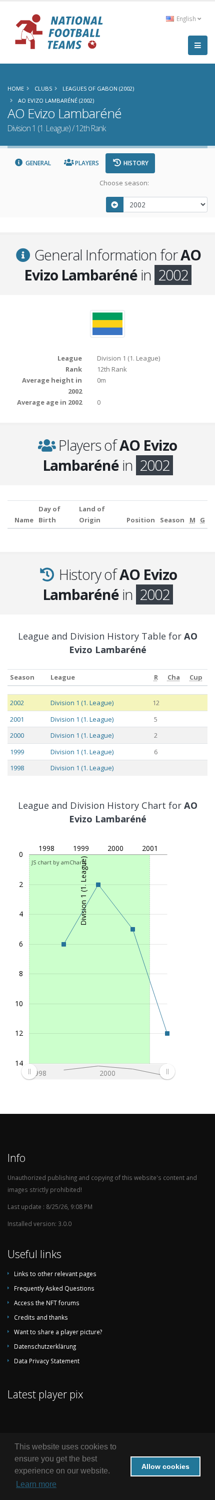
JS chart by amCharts (59, 862)
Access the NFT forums (47, 1303)
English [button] (186, 19)
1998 (17, 767)
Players (86, 163)
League (62, 677)
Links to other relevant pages (55, 1274)
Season (22, 677)
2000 (17, 735)
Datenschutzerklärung (45, 1346)
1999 (17, 751)
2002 (17, 702)
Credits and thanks (41, 1317)
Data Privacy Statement (47, 1361)
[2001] (115, 204)
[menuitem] (98, 1071)
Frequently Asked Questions (54, 1288)
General (37, 163)
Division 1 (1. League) (82, 702)
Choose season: (124, 182)
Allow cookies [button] (166, 1466)
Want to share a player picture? (58, 1332)
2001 (17, 719)
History (135, 163)
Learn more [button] (36, 1484)
